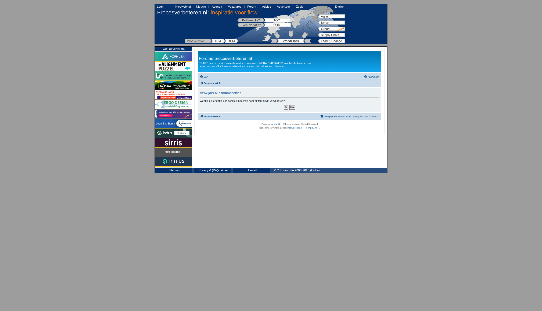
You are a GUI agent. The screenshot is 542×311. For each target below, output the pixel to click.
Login (160, 6)
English (339, 6)
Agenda (217, 6)
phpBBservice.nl (294, 128)
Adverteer (283, 6)
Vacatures (234, 6)
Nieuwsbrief (183, 6)
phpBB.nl (312, 128)
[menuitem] (204, 76)
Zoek (299, 6)
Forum (251, 6)
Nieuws (201, 6)
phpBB (277, 124)
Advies (266, 6)
